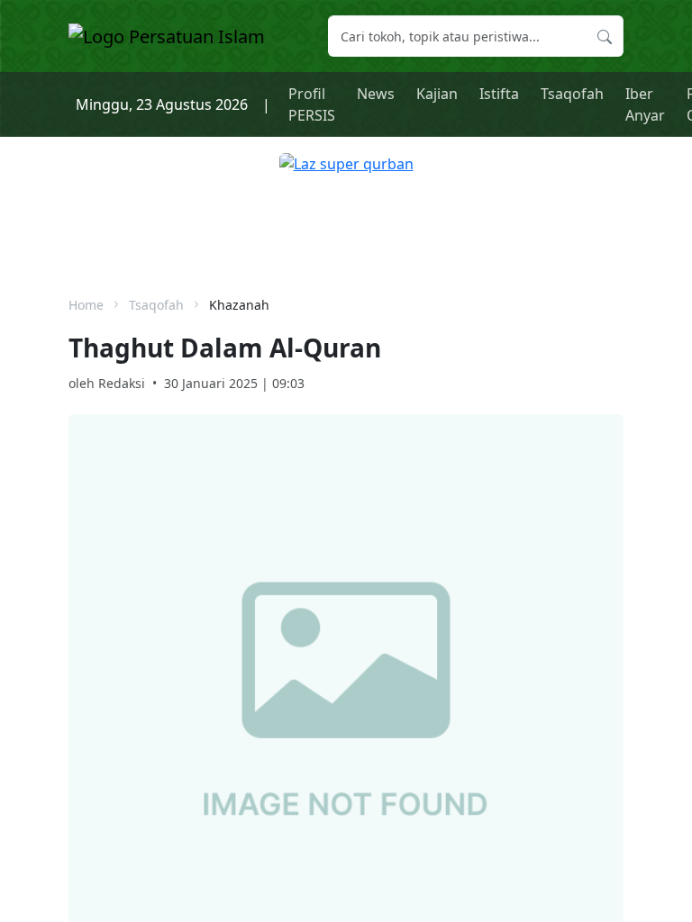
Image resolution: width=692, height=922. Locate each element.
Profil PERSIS (311, 104)
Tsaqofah (572, 94)
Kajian (437, 94)
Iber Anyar (645, 104)
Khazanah (239, 304)
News (376, 94)
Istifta (499, 94)
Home (86, 304)
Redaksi (121, 383)
